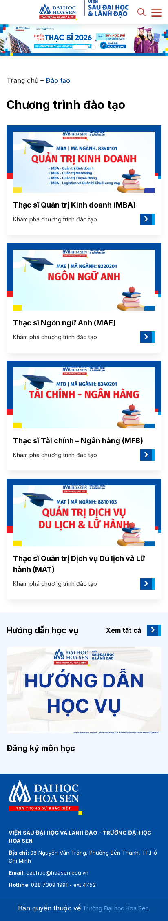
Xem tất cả (123, 630)
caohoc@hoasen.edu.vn (57, 872)
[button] (80, 47)
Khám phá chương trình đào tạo (80, 219)
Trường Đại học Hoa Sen (116, 908)
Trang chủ (22, 80)
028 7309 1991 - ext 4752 (63, 884)
